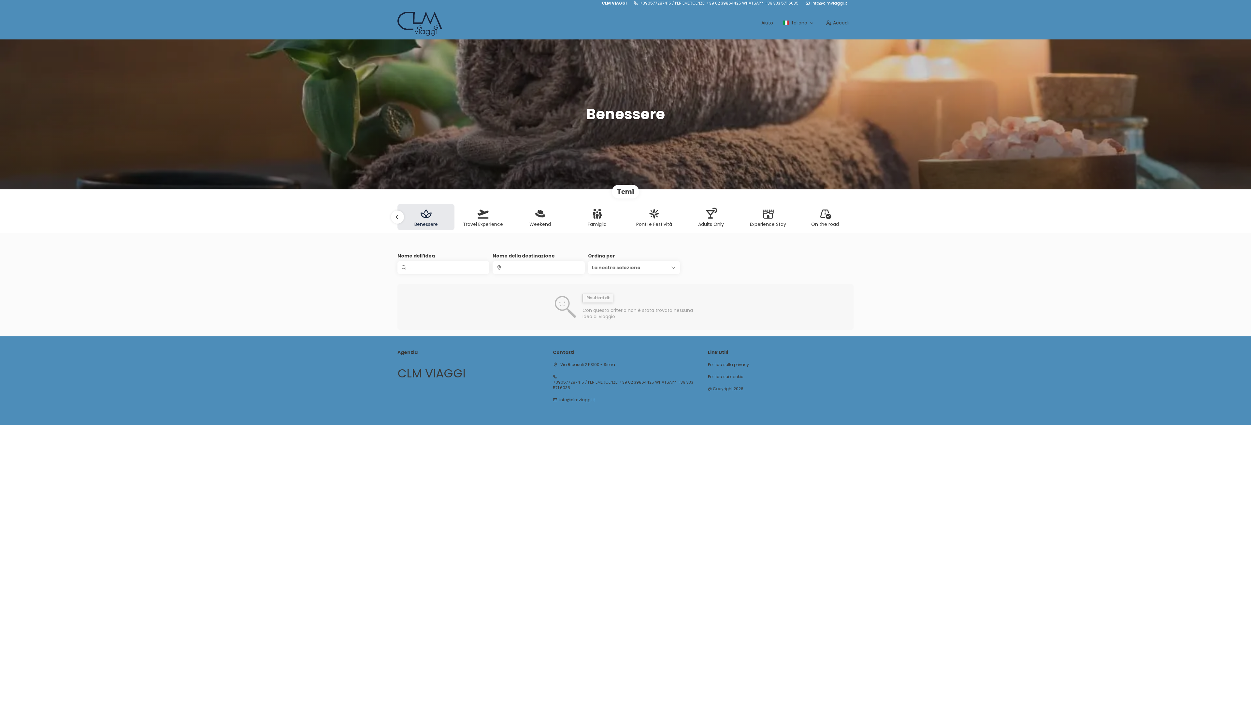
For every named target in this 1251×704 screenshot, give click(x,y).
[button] (397, 217)
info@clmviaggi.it (829, 3)
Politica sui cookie (725, 376)
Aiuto (767, 23)
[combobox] (538, 267)
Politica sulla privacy (728, 364)
